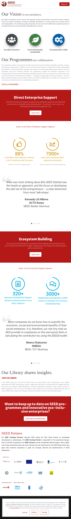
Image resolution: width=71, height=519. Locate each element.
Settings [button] (24, 512)
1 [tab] (31, 223)
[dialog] (35, 508)
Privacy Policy (15, 508)
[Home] (11, 4)
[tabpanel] (35, 197)
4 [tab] (39, 223)
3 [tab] (36, 223)
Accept (44, 512)
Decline (34, 512)
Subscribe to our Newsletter (35, 419)
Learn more (35, 113)
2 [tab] (34, 223)
